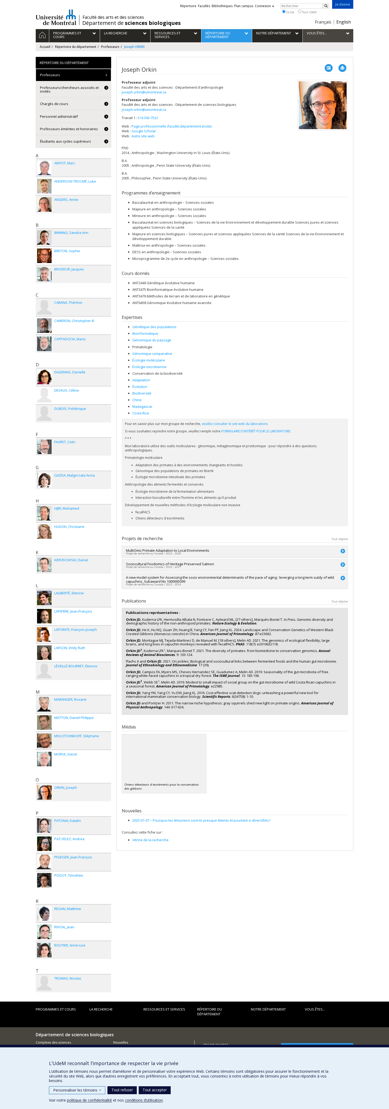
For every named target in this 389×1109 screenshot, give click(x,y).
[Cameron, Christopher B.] (44, 325)
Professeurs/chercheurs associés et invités (69, 89)
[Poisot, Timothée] (44, 880)
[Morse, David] (44, 759)
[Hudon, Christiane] (44, 531)
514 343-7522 (148, 117)
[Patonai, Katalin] (44, 825)
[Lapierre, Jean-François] (44, 616)
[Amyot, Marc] (44, 168)
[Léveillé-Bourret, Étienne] (44, 671)
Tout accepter (155, 1089)
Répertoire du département (75, 46)
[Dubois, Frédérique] (44, 413)
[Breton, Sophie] (44, 255)
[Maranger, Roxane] (44, 704)
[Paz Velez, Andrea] (44, 843)
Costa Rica (140, 413)
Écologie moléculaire (148, 360)
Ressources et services (164, 1009)
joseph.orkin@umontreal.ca (144, 92)
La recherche (101, 1009)
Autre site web (143, 136)
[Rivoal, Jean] (44, 932)
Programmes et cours (56, 1009)
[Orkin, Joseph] (44, 792)
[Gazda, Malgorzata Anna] (44, 480)
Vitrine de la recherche (150, 840)
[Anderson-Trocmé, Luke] (44, 186)
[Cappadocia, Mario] (44, 344)
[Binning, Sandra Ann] (44, 237)
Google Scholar (144, 131)
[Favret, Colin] (44, 447)
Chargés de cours (54, 103)
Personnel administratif (59, 116)
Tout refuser (122, 1089)
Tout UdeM (308, 12)
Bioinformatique (145, 333)
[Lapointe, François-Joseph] (44, 634)
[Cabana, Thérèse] (44, 307)
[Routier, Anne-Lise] (44, 950)
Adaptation (141, 380)
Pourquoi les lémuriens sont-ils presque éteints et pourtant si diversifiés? (201, 820)
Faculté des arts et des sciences (113, 17)
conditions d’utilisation (144, 1100)
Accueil (45, 46)
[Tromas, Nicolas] (44, 983)
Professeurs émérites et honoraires (69, 128)
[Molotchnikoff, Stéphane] (44, 741)
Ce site (290, 12)
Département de (131, 23)
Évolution (139, 386)
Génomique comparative (152, 353)
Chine (137, 399)
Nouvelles (120, 1042)
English (343, 22)
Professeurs (110, 46)
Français (323, 22)
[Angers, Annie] (44, 204)
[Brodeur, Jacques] (44, 274)
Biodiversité (141, 393)
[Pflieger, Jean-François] (44, 862)
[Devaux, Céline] (44, 395)
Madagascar (142, 406)
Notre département (268, 1009)
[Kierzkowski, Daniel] (44, 565)
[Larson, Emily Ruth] (44, 652)
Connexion (263, 6)
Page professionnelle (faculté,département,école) (171, 126)
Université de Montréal (56, 17)
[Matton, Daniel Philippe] (44, 722)
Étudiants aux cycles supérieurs (65, 141)
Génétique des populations (154, 326)
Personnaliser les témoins (77, 1090)
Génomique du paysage (151, 340)
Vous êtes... (315, 1009)
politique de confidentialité (89, 1100)
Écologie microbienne (149, 366)
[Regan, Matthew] (44, 913)
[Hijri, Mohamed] (44, 513)
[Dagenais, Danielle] (44, 377)
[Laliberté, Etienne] (44, 598)
